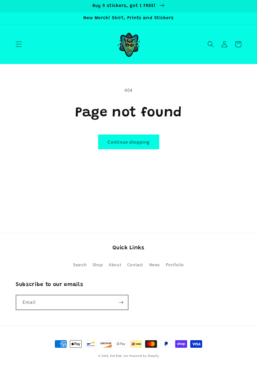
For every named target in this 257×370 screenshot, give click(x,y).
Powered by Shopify (144, 356)
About (115, 264)
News (154, 264)
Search (80, 264)
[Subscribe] (121, 302)
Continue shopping (129, 142)
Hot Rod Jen (119, 356)
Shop (97, 264)
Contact (135, 264)
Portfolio (175, 264)
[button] (19, 44)
